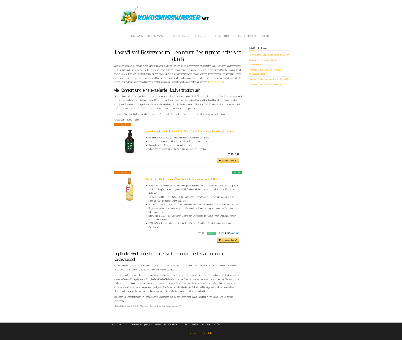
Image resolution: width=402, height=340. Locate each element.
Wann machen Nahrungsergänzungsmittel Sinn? (269, 54)
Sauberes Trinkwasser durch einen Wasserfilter (269, 79)
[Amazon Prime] (234, 233)
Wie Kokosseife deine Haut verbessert (265, 84)
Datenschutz (207, 333)
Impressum (195, 333)
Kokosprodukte (223, 35)
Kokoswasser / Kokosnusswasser (149, 35)
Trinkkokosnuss (181, 35)
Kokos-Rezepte (202, 35)
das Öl (182, 265)
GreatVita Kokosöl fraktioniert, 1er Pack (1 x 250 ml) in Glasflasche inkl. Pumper (190, 131)
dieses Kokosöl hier (216, 81)
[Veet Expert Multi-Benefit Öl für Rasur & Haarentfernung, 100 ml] (129, 189)
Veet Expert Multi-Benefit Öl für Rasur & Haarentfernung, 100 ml (181, 179)
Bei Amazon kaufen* (229, 160)
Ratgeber (266, 35)
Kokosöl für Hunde (247, 35)
